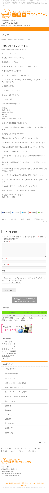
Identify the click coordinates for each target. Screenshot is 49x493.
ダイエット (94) (10, 378)
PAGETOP (42, 442)
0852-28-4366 (11, 23)
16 (3, 353)
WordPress (14, 487)
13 (11, 351)
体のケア (14, 39)
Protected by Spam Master (11, 283)
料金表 (5, 451)
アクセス (21, 451)
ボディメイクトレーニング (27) (16, 392)
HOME (3, 39)
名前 (4, 259)
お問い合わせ (32, 451)
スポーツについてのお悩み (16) (16, 396)
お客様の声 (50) (10, 369)
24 (5, 356)
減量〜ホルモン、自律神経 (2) (15, 383)
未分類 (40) (9, 433)
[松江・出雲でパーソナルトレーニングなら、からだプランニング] (24, 16)
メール (5, 265)
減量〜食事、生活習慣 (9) (14, 387)
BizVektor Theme (24, 487)
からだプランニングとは (22, 448)
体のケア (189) (10, 401)
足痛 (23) (8, 419)
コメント (6, 241)
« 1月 (3, 358)
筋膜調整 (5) (9, 406)
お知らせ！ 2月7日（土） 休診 (12, 219)
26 (9, 356)
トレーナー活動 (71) (12, 374)
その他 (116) (9, 428)
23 (3, 356)
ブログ (13, 451)
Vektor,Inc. (35, 487)
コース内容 (37, 448)
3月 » (9, 358)
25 (7, 356)
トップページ (7, 448)
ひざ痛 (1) (8, 414)
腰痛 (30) (8, 410)
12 (9, 351)
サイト (4, 271)
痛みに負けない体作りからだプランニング (25, 483)
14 (13, 351)
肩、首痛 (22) (9, 423)
